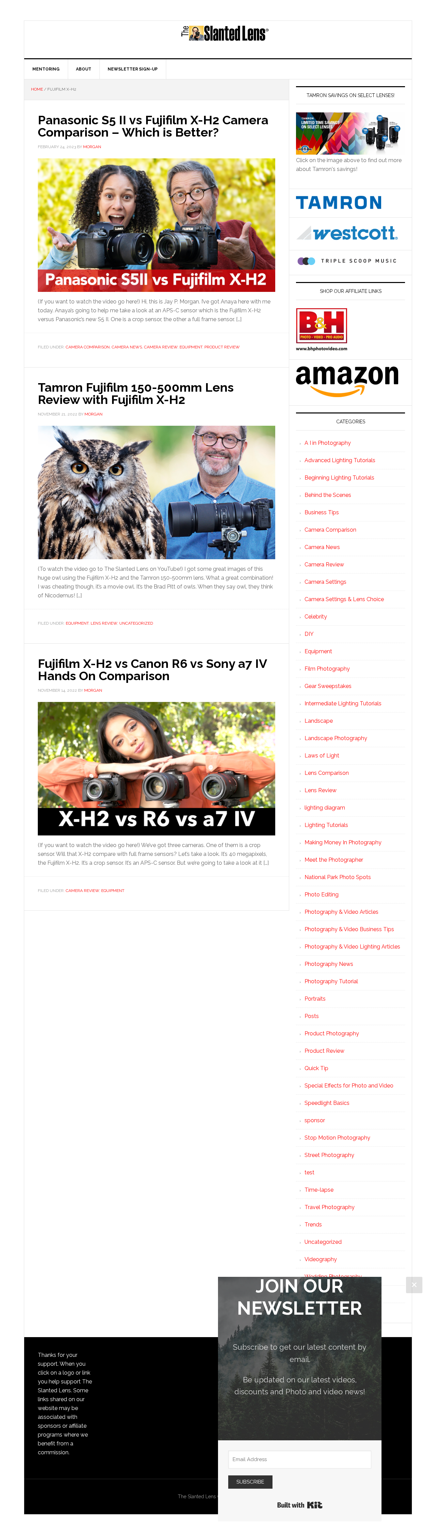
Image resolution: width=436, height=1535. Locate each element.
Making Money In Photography (343, 842)
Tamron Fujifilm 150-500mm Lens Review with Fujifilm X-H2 (136, 393)
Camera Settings (325, 582)
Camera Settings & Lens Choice (344, 599)
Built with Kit (300, 1505)
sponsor (315, 1120)
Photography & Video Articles (341, 912)
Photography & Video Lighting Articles (352, 946)
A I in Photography (328, 443)
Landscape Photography (336, 738)
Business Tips (322, 512)
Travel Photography (330, 1207)
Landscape (319, 721)
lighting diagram (325, 807)
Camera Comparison (88, 347)
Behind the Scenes (328, 495)
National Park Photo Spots (338, 877)
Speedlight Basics (327, 1103)
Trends (313, 1224)
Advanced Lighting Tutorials (340, 460)
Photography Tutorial (331, 981)
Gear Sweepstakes (328, 686)
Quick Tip (316, 1068)
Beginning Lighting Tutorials (339, 477)
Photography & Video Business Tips (349, 929)
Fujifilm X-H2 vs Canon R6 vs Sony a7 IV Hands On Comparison (152, 669)
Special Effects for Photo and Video (349, 1085)
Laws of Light (322, 755)
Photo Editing (322, 894)
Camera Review (160, 347)
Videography (321, 1259)
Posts (312, 1016)
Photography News (329, 964)
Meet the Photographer (334, 860)
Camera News (127, 347)
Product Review (222, 347)
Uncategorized (136, 623)
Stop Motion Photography (337, 1137)
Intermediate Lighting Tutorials (343, 703)
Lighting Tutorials (326, 825)
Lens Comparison (327, 773)
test (309, 1172)
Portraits (315, 999)
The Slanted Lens (225, 39)
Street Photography (329, 1155)
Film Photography (327, 668)
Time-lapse (319, 1190)
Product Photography (332, 1033)
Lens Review (104, 623)
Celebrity (316, 616)
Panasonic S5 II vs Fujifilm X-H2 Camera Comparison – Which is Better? (153, 126)
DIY (309, 634)
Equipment (191, 347)
